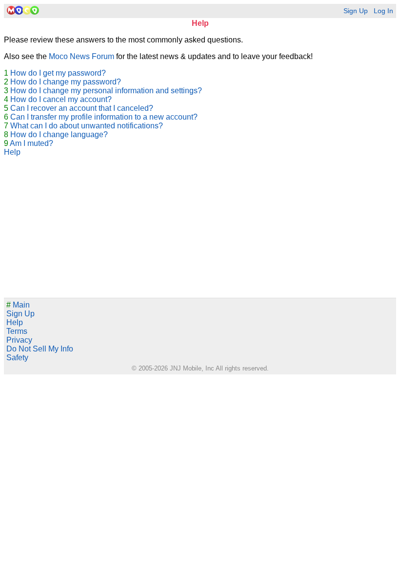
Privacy (19, 340)
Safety (17, 357)
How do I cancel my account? (61, 99)
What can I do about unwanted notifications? (86, 126)
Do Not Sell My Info (39, 349)
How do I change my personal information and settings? (106, 90)
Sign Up (355, 11)
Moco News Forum (81, 56)
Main (18, 305)
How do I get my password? (58, 73)
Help (12, 152)
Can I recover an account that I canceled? (81, 108)
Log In (383, 11)
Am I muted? (31, 143)
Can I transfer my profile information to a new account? (104, 117)
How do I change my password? (65, 82)
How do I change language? (59, 134)
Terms (16, 331)
